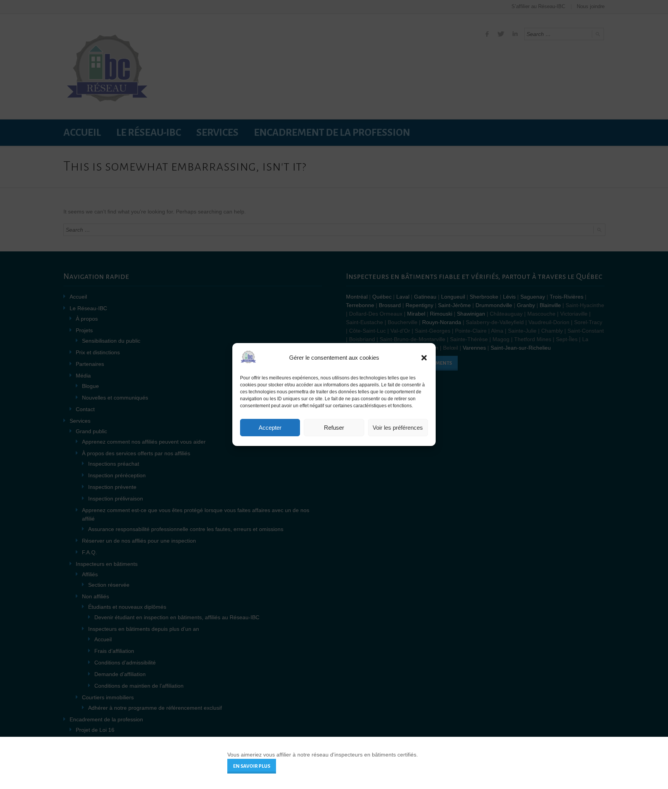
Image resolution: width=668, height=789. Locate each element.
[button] (424, 358)
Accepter (270, 427)
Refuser (334, 427)
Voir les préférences (398, 427)
